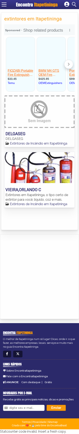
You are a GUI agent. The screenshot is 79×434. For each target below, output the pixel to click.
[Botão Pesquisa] (75, 4)
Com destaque (31, 382)
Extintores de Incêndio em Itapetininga (38, 143)
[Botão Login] (66, 4)
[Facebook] (7, 354)
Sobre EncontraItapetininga (23, 370)
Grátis (48, 382)
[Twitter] (17, 354)
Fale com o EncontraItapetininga (27, 376)
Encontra (37, 5)
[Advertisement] (39, 275)
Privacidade (39, 422)
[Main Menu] (4, 4)
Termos (26, 422)
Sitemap (53, 422)
